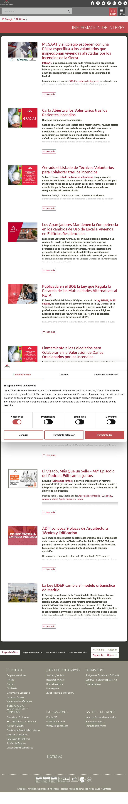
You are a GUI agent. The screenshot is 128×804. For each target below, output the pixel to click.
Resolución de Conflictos (18, 738)
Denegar (23, 435)
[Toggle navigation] (121, 11)
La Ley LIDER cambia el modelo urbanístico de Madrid (78, 587)
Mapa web (95, 788)
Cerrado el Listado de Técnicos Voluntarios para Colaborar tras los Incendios (78, 169)
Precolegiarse (52, 688)
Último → (112, 655)
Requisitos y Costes (55, 679)
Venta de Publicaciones (57, 725)
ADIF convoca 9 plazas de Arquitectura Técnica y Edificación (75, 530)
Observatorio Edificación (18, 692)
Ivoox (80, 498)
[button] (10, 652)
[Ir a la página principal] (6, 2)
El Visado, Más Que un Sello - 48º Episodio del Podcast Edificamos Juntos (78, 473)
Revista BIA (51, 717)
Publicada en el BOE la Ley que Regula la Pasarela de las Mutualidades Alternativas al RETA (79, 290)
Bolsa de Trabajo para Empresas (22, 721)
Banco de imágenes (95, 721)
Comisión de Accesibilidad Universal (23, 730)
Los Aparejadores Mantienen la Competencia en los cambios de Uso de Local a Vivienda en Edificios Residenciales (80, 229)
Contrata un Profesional (18, 717)
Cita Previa (12, 688)
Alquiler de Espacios (16, 743)
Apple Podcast (66, 498)
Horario (10, 679)
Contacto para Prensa (96, 725)
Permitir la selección (64, 435)
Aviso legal (22, 788)
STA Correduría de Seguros (83, 81)
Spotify (108, 495)
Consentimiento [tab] (22, 374)
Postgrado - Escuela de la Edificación (103, 675)
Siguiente (98, 655)
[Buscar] (69, 11)
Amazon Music (50, 498)
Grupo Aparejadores (16, 675)
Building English (93, 684)
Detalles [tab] (64, 374)
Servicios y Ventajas (55, 675)
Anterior (112, 649)
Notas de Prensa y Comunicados (101, 717)
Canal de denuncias (79, 788)
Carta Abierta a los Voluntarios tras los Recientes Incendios (74, 112)
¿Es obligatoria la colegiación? (60, 692)
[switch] (48, 421)
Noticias (10, 684)
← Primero (98, 649)
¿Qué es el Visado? (15, 725)
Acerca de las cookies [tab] (106, 374)
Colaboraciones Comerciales (20, 747)
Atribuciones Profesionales (19, 701)
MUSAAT (46, 62)
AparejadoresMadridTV (90, 495)
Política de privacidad (39, 788)
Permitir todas (104, 435)
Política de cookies (59, 788)
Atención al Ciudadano (17, 734)
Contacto (107, 788)
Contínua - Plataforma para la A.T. (101, 679)
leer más (51, 94)
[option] (25, 675)
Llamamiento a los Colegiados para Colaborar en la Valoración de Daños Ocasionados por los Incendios (72, 352)
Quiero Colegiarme (55, 684)
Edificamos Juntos (62, 480)
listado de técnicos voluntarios (76, 177)
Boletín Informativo (55, 721)
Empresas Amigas (15, 697)
